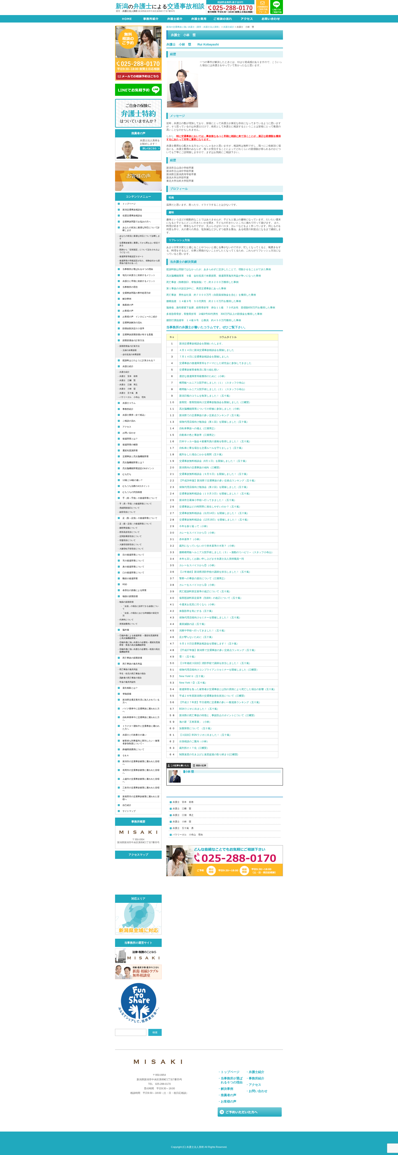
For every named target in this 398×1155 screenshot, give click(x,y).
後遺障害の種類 (130, 444)
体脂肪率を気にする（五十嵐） (196, 611)
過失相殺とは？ (130, 688)
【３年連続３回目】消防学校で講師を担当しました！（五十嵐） (215, 663)
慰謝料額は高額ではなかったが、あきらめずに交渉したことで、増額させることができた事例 (218, 269)
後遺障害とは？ (130, 438)
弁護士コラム (129, 403)
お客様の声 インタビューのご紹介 (140, 316)
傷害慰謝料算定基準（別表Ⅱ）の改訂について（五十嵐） (211, 598)
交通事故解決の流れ (132, 322)
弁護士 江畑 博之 (183, 815)
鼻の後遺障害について (133, 566)
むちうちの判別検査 (132, 492)
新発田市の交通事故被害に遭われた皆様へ (141, 797)
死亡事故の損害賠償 (132, 658)
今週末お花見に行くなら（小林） (198, 604)
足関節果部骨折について (130, 536)
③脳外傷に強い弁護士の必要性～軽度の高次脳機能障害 (139, 650)
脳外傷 (126, 630)
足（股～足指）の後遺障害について (140, 518)
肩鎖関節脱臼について (129, 508)
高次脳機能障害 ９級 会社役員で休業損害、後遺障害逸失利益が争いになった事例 (213, 275)
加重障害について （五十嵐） (196, 728)
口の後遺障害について (133, 572)
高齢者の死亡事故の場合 (130, 678)
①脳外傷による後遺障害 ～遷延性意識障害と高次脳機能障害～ (138, 636)
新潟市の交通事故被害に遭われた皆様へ (141, 762)
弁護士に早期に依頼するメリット (139, 281)
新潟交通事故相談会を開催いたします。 (201, 343)
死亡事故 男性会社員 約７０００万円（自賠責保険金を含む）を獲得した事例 (211, 294)
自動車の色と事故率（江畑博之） (198, 435)
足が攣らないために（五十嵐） (196, 637)
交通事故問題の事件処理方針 (137, 293)
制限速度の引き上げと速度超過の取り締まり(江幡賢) (208, 754)
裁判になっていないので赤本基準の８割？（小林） (207, 545)
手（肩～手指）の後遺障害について (140, 498)
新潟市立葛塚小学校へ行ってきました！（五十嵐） (207, 500)
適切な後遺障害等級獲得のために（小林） (203, 376)
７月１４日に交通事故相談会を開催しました (204, 356)
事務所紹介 (128, 409)
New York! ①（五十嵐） (192, 676)
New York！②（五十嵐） (193, 682)
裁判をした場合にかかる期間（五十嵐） (201, 454)
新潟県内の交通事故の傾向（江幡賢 (199, 467)
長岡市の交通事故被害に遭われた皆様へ (141, 771)
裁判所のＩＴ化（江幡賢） (194, 748)
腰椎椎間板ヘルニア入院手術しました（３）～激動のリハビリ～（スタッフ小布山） (226, 552)
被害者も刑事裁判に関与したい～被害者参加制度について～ (141, 742)
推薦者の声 (128, 305)
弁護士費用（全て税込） (134, 415)
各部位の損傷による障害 (134, 590)
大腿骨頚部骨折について (130, 544)
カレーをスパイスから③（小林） (198, 585)
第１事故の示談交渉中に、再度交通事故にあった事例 (196, 288)
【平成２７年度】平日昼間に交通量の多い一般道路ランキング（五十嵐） (220, 702)
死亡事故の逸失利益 (132, 663)
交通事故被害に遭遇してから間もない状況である (139, 244)
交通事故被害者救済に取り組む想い (199, 369)
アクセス (127, 426)
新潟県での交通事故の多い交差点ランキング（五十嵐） (210, 415)
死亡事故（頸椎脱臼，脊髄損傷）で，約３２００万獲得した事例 (202, 282)
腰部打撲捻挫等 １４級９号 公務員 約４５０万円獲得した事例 (203, 320)
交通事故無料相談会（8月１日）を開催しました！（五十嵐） (213, 461)
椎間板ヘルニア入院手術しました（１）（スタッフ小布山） (212, 382)
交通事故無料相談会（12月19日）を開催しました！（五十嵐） (214, 519)
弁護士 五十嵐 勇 (183, 828)
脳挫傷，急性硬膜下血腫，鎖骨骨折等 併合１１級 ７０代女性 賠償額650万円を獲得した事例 (220, 307)
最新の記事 (201, 765)
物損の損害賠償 (130, 596)
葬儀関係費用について (133, 749)
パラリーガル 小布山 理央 (188, 834)
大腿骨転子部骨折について (131, 549)
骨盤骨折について (127, 540)
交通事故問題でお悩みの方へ (137, 221)
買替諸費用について (128, 624)
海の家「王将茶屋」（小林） (195, 722)
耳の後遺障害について (133, 560)
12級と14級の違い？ (133, 480)
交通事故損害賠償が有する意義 (138, 334)
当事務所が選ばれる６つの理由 (138, 269)
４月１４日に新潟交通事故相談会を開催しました (206, 350)
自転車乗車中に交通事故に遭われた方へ (141, 718)
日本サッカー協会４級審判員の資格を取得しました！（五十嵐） (215, 441)
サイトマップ (129, 811)
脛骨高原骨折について (129, 532)
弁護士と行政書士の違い (134, 735)
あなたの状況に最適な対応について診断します (141, 229)
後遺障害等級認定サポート (131, 256)
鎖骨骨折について (127, 512)
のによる (160, 6)
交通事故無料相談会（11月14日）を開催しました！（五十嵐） (214, 513)
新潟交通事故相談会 (132, 209)
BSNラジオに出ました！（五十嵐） (199, 708)
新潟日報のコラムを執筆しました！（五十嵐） (205, 395)
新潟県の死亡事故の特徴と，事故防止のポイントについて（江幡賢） (217, 715)
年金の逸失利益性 (127, 682)
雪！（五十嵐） (188, 656)
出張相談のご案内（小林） (194, 741)
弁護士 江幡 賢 (182, 808)
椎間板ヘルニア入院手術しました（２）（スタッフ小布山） (212, 389)
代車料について (126, 619)
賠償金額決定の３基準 (133, 328)
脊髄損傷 (127, 694)
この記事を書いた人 (180, 765)
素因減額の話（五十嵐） (193, 624)
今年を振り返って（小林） (194, 526)
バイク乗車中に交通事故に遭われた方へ (141, 710)
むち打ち (127, 474)
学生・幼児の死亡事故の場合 (132, 673)
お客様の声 (128, 310)
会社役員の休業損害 (132, 354)
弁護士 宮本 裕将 (183, 802)
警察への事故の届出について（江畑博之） (203, 578)
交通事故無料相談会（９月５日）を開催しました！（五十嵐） (214, 474)
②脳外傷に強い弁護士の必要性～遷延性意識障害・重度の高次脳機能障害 (139, 643)
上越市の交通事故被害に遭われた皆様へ (141, 780)
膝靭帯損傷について (128, 528)
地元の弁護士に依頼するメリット (139, 275)
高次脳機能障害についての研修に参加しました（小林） (210, 408)
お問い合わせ (129, 433)
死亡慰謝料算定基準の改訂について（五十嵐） (205, 591)
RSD (125, 584)
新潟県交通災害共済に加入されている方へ (141, 701)
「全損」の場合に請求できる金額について (141, 607)
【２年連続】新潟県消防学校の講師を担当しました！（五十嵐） (215, 572)
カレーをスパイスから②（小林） (198, 565)
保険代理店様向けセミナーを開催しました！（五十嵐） (210, 617)
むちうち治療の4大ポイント (136, 486)
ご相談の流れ (129, 421)
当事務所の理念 (130, 287)
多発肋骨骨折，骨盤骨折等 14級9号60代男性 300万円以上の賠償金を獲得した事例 (214, 314)
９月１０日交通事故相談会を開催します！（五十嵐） (209, 643)
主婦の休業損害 (130, 350)
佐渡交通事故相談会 (132, 215)
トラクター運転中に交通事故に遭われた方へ (141, 727)
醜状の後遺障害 (130, 578)
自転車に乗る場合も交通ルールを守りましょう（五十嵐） (211, 448)
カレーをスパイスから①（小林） (198, 532)
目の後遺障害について (133, 554)
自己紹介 (127, 805)
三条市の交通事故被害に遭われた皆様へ (141, 789)
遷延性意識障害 (130, 450)
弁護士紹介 (128, 366)
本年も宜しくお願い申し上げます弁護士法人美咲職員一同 (211, 558)
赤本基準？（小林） (190, 539)
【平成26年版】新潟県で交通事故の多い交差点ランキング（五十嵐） (218, 480)
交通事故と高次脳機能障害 (136, 456)
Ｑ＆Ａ (126, 755)
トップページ (129, 203)
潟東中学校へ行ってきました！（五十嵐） (203, 630)
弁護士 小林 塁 (182, 821)
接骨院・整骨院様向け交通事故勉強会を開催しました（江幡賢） (215, 402)
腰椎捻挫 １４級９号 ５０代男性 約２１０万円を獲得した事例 (203, 301)
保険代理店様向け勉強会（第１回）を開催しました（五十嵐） (214, 422)
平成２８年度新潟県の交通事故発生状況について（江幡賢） (212, 695)
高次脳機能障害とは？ (133, 462)
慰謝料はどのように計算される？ (139, 360)
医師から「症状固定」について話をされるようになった (139, 250)
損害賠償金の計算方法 (133, 340)
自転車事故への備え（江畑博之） (198, 428)
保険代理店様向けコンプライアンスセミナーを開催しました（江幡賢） (219, 669)
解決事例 (127, 299)
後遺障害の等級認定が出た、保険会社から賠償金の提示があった (139, 261)
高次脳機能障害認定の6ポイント (138, 468)
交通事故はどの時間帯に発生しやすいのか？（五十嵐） (210, 506)
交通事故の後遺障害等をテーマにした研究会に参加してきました (215, 363)
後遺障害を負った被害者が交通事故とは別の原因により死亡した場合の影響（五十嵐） (227, 689)
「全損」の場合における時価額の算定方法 (141, 614)
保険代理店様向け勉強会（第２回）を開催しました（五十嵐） (214, 487)
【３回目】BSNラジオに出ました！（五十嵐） (205, 735)
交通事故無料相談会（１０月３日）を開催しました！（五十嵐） (215, 493)
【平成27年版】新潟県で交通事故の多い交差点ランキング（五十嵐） (218, 650)
